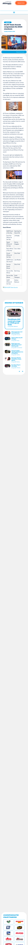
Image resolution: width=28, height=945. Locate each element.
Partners (18, 334)
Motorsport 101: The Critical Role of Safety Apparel (16, 359)
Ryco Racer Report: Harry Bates (16, 365)
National (16, 326)
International (19, 347)
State (18, 340)
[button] (14, 12)
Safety (18, 354)
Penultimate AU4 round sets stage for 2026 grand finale (14, 322)
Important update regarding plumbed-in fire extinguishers (17, 352)
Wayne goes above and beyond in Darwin (16, 332)
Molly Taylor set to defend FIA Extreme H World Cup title (16, 345)
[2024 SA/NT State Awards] (10, 287)
